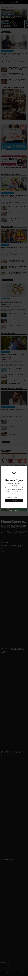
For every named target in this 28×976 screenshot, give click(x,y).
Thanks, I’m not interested (14, 510)
